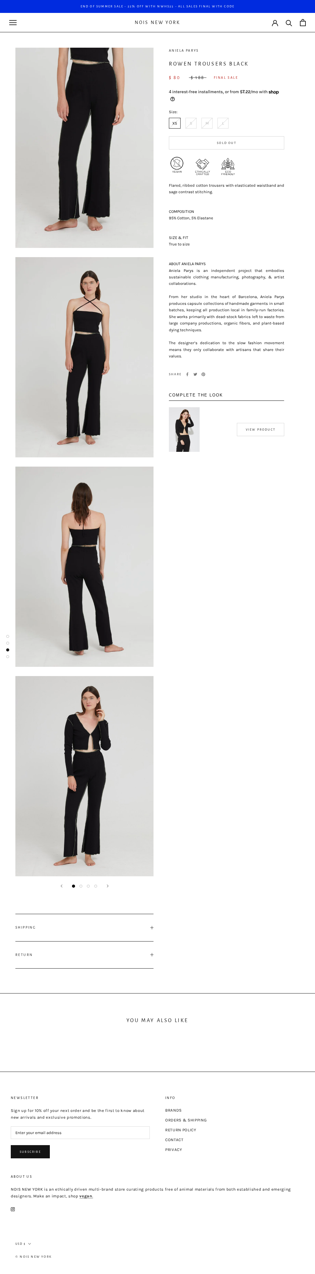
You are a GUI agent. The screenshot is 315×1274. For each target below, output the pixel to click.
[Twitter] (195, 374)
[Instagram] (13, 1209)
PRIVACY (173, 1149)
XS (174, 123)
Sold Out (226, 143)
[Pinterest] (203, 374)
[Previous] (61, 886)
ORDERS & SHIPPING (186, 1120)
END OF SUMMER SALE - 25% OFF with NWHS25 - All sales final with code (158, 6)
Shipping (25, 927)
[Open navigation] (13, 22)
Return (24, 955)
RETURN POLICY (180, 1130)
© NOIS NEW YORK (33, 1256)
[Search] (289, 22)
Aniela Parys (184, 50)
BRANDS (173, 1110)
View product (260, 429)
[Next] (108, 886)
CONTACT (174, 1139)
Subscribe (30, 1151)
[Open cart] (303, 22)
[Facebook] (187, 374)
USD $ (20, 1243)
